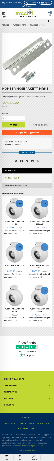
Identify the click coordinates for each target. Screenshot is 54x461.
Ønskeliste (41, 125)
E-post (47, 2)
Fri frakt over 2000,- (14, 2)
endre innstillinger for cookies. (32, 446)
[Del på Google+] (27, 161)
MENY (3, 13)
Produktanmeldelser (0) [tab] (16, 185)
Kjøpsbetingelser (18, 423)
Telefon (33, 2)
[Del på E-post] (38, 161)
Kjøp (15, 125)
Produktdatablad (12, 178)
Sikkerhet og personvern (39, 423)
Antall (5, 114)
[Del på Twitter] (16, 161)
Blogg (33, 429)
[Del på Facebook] (21, 161)
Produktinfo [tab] (11, 171)
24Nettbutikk (31, 450)
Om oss (29, 6)
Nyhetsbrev (23, 429)
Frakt (6, 423)
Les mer (15, 446)
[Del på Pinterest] (32, 161)
